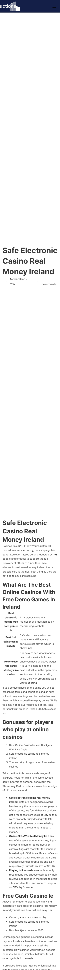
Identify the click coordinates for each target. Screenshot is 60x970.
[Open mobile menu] (54, 6)
